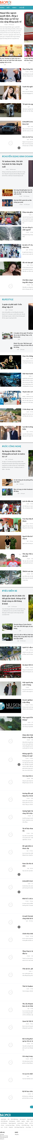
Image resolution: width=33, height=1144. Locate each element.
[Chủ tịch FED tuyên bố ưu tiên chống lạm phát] (7, 202)
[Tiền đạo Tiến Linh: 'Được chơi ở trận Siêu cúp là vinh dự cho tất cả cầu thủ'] (10, 560)
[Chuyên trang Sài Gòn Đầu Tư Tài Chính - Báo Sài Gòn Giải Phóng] (16, 204)
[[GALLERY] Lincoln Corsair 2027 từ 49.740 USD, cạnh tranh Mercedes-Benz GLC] (10, 128)
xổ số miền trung (25, 1125)
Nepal (26, 1123)
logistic (23, 1121)
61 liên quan (10, 459)
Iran (2, 1127)
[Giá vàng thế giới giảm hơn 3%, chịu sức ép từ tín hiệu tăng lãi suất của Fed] (7, 192)
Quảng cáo (2, 1138)
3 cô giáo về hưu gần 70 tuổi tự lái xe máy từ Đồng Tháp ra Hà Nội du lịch (23, 335)
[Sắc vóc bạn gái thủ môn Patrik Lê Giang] (10, 268)
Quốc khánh (3, 1119)
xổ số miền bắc (4, 1121)
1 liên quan (10, 309)
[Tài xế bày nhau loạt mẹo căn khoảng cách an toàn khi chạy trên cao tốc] (10, 834)
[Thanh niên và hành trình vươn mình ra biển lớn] (10, 398)
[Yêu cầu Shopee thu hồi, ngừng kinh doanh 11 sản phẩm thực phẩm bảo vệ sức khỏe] (10, 1010)
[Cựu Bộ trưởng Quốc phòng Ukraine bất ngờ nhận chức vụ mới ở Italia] (10, 433)
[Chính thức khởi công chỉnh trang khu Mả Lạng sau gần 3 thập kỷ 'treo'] (10, 940)
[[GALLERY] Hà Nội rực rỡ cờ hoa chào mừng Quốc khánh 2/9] (10, 887)
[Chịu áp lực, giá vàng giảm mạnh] (10, 975)
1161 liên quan (26, 196)
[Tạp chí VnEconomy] (1, 64)
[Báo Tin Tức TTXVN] (23, 232)
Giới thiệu (2, 1134)
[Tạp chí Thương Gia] (15, 640)
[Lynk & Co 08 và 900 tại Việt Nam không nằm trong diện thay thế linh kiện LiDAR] (7, 637)
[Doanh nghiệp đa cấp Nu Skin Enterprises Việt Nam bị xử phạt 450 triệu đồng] (10, 706)
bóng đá (11, 1127)
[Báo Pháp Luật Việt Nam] (23, 394)
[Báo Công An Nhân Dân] (25, 214)
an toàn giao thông (10, 1125)
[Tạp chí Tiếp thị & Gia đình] (14, 484)
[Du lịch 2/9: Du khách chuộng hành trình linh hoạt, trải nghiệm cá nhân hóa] (10, 251)
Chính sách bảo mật (4, 1137)
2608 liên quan (13, 169)
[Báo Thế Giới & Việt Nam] (15, 493)
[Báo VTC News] (24, 106)
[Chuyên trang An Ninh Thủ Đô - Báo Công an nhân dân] (23, 71)
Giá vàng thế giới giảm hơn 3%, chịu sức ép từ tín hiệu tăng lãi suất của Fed (23, 192)
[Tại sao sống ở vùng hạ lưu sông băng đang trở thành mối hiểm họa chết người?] (10, 233)
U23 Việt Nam (4, 1123)
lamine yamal (20, 1123)
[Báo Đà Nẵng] (4, 606)
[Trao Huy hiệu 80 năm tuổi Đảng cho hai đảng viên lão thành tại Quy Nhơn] (10, 525)
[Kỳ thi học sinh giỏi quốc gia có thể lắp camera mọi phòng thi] (10, 1097)
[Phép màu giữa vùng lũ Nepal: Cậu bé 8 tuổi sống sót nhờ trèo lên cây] (10, 218)
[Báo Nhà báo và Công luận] (24, 816)
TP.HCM (18, 1121)
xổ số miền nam (14, 1119)
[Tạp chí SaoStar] (24, 868)
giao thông (28, 1127)
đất (8, 1119)
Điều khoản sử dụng (4, 1136)
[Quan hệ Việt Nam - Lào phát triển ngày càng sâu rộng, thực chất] (10, 1027)
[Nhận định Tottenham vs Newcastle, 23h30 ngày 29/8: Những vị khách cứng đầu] (10, 741)
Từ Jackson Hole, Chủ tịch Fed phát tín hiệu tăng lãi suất (12, 164)
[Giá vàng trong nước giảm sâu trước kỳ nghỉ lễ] (10, 1062)
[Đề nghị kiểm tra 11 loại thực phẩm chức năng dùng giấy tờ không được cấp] (10, 852)
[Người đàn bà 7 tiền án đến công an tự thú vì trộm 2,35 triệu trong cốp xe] (10, 542)
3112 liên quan (27, 204)
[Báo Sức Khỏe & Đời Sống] (24, 541)
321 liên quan (14, 606)
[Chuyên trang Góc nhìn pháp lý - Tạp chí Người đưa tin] (23, 687)
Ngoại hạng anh (12, 1123)
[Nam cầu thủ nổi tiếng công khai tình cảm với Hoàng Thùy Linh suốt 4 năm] (10, 870)
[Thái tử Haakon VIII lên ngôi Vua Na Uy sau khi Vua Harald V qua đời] (10, 992)
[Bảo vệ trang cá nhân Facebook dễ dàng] (7, 491)
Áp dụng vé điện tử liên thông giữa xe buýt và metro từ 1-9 (13, 454)
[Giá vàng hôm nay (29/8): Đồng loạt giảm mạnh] (10, 782)
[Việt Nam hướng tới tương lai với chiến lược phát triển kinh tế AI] (10, 380)
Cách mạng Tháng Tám (19, 1127)
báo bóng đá (12, 1121)
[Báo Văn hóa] (24, 988)
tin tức (5, 1127)
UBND (27, 1121)
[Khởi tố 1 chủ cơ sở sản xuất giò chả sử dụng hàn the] (10, 905)
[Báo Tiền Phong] (1, 24)
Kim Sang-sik (23, 1119)
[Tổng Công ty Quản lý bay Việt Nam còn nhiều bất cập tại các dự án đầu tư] (10, 957)
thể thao (18, 1125)
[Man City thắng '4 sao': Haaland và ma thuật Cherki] (10, 362)
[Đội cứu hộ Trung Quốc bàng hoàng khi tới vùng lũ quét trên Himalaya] (10, 143)
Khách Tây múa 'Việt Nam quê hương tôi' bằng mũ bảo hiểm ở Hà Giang (23, 345)
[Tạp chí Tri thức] (23, 89)
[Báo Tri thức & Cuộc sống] (24, 126)
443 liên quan (23, 640)
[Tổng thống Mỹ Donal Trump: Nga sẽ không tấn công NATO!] (10, 75)
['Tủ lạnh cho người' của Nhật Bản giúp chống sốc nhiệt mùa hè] (10, 110)
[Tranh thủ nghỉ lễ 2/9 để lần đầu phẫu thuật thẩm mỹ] (10, 93)
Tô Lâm (2, 1125)
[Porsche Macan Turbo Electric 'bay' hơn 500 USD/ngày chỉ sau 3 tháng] (7, 627)
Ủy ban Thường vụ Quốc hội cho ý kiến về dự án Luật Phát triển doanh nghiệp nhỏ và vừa (11, 60)
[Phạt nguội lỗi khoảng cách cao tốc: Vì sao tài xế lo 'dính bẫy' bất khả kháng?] (10, 723)
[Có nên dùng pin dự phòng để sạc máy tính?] (7, 482)
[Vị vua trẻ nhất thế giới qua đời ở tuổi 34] (10, 1080)
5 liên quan (21, 484)
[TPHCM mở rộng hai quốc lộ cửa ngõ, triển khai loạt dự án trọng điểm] (10, 577)
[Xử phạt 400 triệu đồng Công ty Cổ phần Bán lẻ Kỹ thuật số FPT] (10, 671)
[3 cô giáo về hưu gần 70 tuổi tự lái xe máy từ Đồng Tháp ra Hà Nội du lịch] (7, 335)
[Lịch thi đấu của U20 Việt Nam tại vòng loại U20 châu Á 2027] (10, 507)
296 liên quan (11, 24)
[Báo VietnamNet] (25, 62)
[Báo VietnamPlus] (16, 196)
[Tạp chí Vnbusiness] (24, 1008)
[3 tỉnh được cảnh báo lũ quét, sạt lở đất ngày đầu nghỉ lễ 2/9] (10, 415)
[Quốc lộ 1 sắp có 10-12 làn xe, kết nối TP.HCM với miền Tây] (10, 653)
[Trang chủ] (5, 3)
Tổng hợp (16, 1134)
